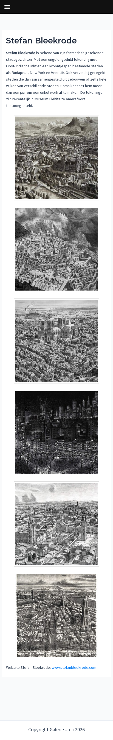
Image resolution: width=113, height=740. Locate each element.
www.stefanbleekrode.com (74, 667)
